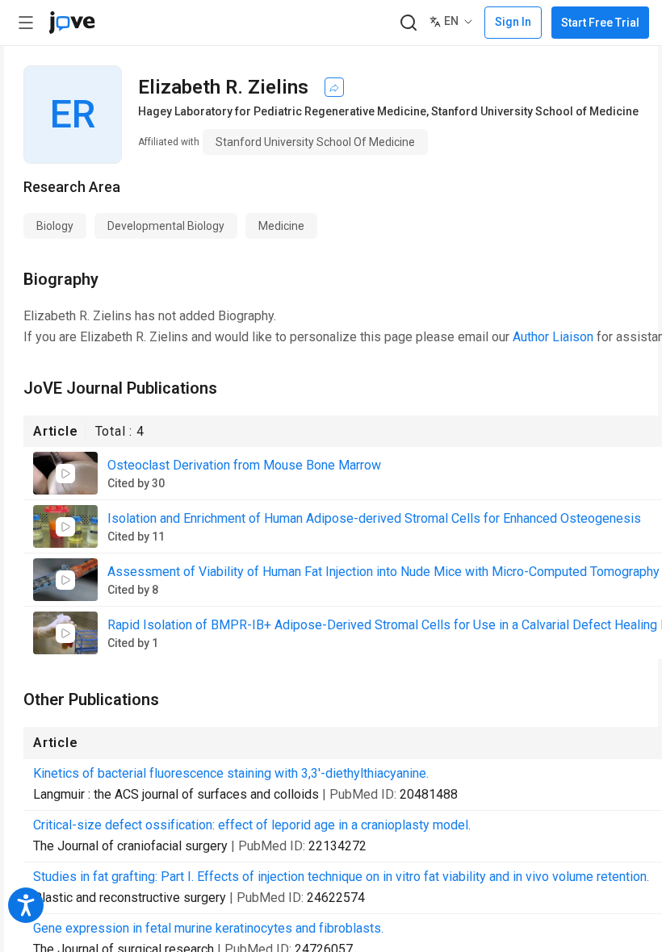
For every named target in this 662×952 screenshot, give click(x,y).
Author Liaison (553, 336)
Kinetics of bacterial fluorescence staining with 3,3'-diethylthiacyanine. (231, 773)
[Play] (65, 473)
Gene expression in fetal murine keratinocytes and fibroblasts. (208, 928)
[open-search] (408, 23)
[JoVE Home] (71, 22)
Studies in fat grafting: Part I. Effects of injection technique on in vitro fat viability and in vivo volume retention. (341, 876)
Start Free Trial (600, 22)
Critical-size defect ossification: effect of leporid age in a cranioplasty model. (252, 825)
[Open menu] (26, 22)
